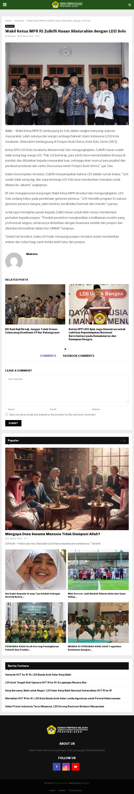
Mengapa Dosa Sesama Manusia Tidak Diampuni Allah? (52, 534)
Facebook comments (78, 356)
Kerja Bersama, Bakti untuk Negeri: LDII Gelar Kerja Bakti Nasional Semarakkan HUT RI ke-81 (58, 690)
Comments (48, 356)
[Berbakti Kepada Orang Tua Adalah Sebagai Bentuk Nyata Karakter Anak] (35, 569)
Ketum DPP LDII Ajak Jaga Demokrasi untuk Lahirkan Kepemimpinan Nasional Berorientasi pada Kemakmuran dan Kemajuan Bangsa (97, 334)
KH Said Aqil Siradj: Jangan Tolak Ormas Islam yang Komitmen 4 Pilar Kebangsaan (32, 331)
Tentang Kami (75, 790)
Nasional (10, 26)
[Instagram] (66, 767)
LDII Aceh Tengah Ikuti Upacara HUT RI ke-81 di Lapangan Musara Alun (46, 682)
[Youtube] (75, 767)
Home (52, 790)
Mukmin (12, 36)
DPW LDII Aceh (59, 783)
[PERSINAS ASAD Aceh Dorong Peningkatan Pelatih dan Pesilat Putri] (35, 622)
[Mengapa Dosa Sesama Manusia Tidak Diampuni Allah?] (67, 489)
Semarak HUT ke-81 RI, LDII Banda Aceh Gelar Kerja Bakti (38, 674)
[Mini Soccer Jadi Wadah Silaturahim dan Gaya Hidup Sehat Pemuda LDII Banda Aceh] (98, 569)
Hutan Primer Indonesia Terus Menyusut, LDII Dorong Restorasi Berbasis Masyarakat (54, 706)
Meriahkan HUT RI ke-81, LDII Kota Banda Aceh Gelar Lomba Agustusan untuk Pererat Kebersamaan (62, 698)
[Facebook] (57, 767)
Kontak (62, 790)
